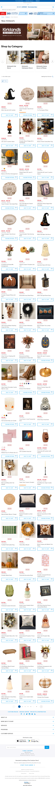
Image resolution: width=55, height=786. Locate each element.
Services (4, 725)
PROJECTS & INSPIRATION (38, 711)
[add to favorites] (15, 114)
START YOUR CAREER (26, 765)
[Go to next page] (41, 706)
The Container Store (19, 0)
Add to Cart (9, 115)
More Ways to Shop (7, 721)
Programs (4, 729)
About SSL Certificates (27, 785)
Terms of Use (31, 773)
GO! (47, 747)
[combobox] (26, 10)
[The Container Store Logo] (27, 7)
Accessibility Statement (34, 771)
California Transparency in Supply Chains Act (27, 780)
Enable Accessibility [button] (27, 2)
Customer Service (7, 733)
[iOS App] (21, 741)
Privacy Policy (23, 773)
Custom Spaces (13, 711)
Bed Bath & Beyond (29, 0)
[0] (53, 7)
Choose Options (27, 115)
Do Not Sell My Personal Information (23, 771)
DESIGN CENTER (24, 711)
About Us (4, 717)
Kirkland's (38, 0)
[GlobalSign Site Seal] (27, 784)
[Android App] (33, 741)
